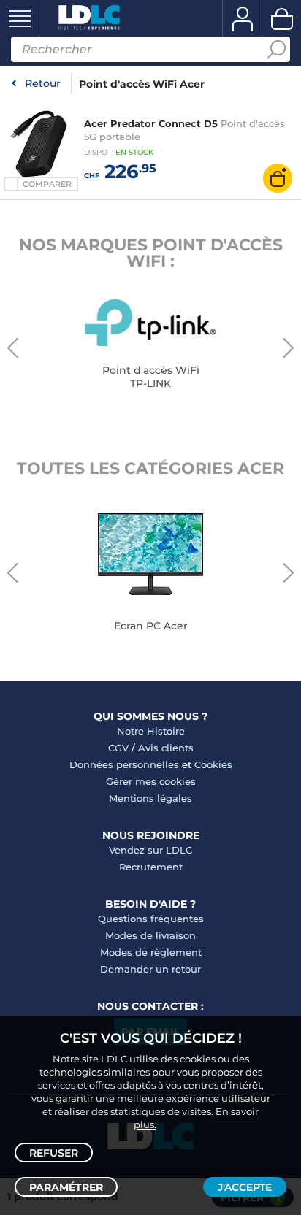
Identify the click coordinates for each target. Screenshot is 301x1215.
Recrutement (151, 867)
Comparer (47, 184)
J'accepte (245, 1187)
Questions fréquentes (151, 918)
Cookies (213, 764)
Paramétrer (66, 1187)
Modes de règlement (151, 952)
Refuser (53, 1153)
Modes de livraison (150, 935)
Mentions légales (150, 798)
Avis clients (166, 748)
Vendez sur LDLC (150, 850)
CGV (118, 748)
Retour (43, 83)
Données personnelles (124, 764)
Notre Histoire (151, 731)
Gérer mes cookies (151, 781)
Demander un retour (150, 969)
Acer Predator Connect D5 (151, 123)
